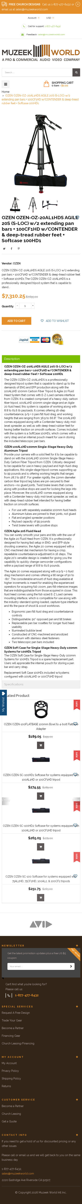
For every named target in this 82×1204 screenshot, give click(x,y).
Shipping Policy (11, 1078)
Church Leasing (11, 1113)
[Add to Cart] (40, 745)
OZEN (17, 263)
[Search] (76, 72)
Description (12, 359)
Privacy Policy (10, 1070)
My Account (9, 1063)
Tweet (4, 248)
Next (76, 800)
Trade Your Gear (12, 1020)
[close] (77, 4)
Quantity (8, 306)
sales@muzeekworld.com (18, 1173)
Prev (6, 800)
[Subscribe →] (71, 966)
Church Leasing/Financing (18, 1043)
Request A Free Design (16, 1012)
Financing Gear (11, 1035)
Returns (6, 1086)
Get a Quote (9, 1121)
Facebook (11, 248)
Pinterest (18, 248)
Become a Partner (13, 1028)
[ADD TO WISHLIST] (77, 217)
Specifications (13, 684)
